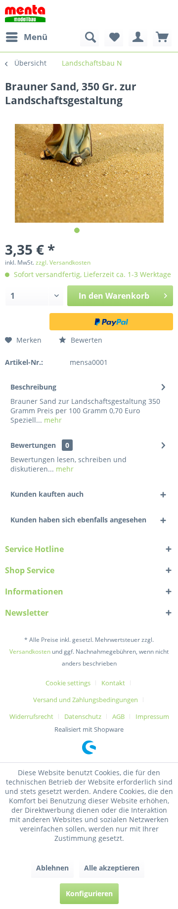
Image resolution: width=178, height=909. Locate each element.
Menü (35, 36)
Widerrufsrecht (31, 716)
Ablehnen (52, 867)
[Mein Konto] (138, 37)
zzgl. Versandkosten (63, 262)
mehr (52, 420)
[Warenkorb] (162, 37)
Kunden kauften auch (47, 494)
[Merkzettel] (114, 37)
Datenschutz (82, 716)
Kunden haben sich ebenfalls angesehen (78, 519)
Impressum (152, 716)
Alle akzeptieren (111, 867)
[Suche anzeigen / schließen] (89, 37)
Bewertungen (33, 445)
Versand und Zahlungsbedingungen (85, 699)
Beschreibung (33, 387)
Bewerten (85, 340)
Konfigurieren (89, 893)
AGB (118, 716)
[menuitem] (26, 37)
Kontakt (113, 682)
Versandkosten (29, 651)
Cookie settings (67, 682)
